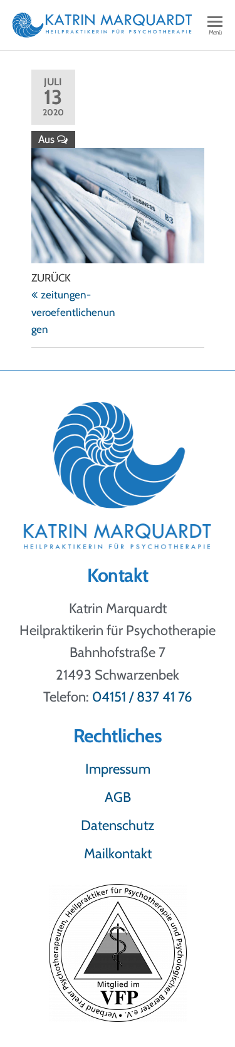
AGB (118, 797)
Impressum (117, 768)
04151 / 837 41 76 (142, 696)
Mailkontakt (118, 853)
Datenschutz (117, 825)
